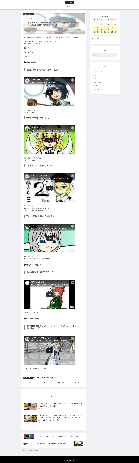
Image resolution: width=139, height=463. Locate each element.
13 (108, 27)
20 (108, 29)
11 (101, 27)
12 (105, 27)
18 (101, 29)
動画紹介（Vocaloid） (98, 85)
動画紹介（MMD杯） (97, 82)
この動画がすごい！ (98, 71)
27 (108, 32)
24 (97, 32)
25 (101, 32)
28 (112, 32)
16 (94, 29)
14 (112, 27)
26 (105, 32)
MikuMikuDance (38, 377)
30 (94, 34)
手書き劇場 (56, 377)
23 (94, 32)
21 (112, 29)
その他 (94, 75)
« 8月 (94, 38)
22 (115, 29)
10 (97, 27)
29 (115, 32)
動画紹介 (95, 78)
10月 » (98, 38)
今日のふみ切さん (47, 377)
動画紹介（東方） (28, 377)
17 (97, 29)
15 (115, 27)
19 (105, 29)
